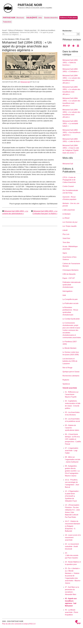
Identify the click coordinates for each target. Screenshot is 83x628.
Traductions (7, 22)
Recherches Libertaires (71, 376)
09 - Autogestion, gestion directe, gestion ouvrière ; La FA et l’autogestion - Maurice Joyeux (72, 471)
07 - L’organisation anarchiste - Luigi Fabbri (71, 450)
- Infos (34, 17)
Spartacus (66, 384)
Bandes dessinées (51, 17)
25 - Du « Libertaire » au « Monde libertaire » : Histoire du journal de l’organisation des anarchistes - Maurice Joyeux (72, 576)
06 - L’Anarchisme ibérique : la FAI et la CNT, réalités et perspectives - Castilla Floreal (73, 439)
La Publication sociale (70, 303)
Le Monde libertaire (69, 348)
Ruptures (66, 380)
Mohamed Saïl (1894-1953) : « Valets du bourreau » (70, 62)
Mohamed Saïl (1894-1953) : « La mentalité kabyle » (70, 123)
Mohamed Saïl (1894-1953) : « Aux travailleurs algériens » (71, 132)
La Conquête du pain (70, 299)
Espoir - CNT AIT (69, 278)
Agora (65, 253)
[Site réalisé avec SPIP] (78, 622)
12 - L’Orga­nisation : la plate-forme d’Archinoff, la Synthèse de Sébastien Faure (72, 496)
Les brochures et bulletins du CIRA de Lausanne (70, 361)
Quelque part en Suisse (71, 372)
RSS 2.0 (32, 624)
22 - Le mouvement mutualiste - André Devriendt (72, 546)
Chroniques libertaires (70, 270)
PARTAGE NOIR (30, 5)
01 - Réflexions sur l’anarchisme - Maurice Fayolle (71, 394)
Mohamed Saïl (25, 82)
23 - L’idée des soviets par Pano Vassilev (71, 555)
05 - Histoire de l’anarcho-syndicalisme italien (72, 427)
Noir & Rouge (67, 367)
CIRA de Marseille (69, 274)
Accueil (4, 30)
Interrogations (67, 291)
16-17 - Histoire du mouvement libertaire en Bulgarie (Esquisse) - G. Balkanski (72, 526)
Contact (25, 624)
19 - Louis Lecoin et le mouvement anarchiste (73, 537)
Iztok (64, 295)
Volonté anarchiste (30, 30)
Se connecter (16, 624)
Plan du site (6, 624)
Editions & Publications (68, 17)
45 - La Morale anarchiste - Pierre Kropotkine (71, 612)
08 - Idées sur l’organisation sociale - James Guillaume (72, 459)
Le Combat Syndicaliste (71, 319)
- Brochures (13, 17)
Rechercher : (67, 31)
